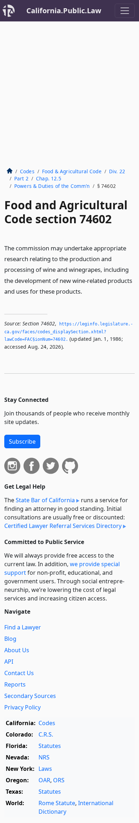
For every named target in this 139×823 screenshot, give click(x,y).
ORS (59, 780)
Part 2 (21, 178)
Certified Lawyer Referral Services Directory (63, 526)
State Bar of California (45, 500)
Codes (27, 171)
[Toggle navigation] (125, 11)
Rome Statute (56, 803)
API (8, 661)
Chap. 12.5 (48, 178)
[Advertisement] (69, 94)
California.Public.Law (63, 10)
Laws (45, 769)
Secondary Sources (30, 696)
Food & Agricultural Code (72, 171)
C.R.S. (45, 734)
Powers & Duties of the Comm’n (52, 186)
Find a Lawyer (22, 627)
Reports (15, 684)
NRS (44, 757)
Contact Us (19, 673)
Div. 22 (117, 171)
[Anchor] (86, 291)
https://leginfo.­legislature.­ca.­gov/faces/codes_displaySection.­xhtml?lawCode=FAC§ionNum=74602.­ (68, 331)
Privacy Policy (22, 707)
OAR (44, 780)
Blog (10, 639)
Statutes (49, 746)
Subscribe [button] (22, 441)
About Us (16, 650)
